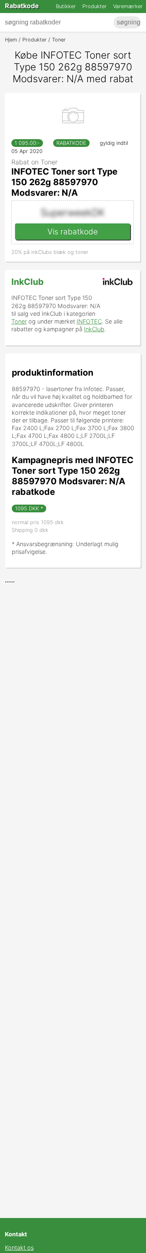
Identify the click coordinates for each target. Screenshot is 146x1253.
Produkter (94, 6)
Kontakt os (19, 1247)
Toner (19, 321)
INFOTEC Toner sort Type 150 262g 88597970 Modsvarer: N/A (64, 182)
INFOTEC (89, 321)
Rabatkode (22, 6)
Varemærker (128, 6)
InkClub (27, 281)
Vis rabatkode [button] (72, 231)
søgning (128, 22)
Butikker (66, 6)
